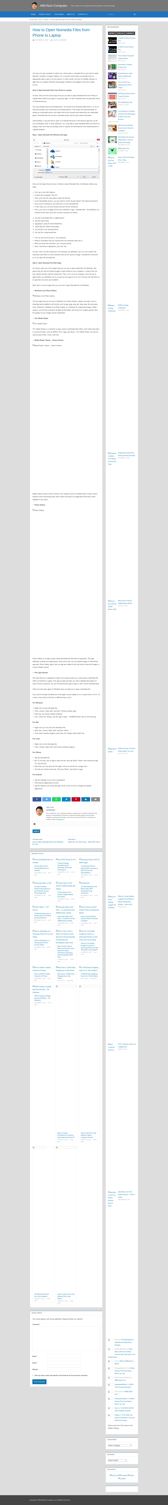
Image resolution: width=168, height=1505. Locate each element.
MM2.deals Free (123, 148)
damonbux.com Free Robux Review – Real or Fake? (126, 1194)
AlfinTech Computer (53, 5)
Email (34, 1363)
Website (35, 1369)
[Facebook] (123, 1475)
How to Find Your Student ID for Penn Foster (125, 84)
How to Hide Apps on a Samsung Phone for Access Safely (42, 943)
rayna (117, 1408)
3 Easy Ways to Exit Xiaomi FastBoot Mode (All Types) (65, 894)
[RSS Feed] (114, 1475)
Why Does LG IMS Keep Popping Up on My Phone (65, 976)
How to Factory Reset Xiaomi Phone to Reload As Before (89, 919)
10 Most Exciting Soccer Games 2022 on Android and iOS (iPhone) (42, 916)
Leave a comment (60, 40)
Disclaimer (59, 14)
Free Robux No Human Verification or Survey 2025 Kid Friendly (126, 139)
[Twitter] (131, 1475)
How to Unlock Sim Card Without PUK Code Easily (65, 1296)
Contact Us (82, 14)
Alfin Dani (70, 980)
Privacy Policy (45, 14)
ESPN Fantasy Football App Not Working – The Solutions (42, 998)
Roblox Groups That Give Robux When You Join (125, 1370)
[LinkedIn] (122, 1478)
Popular (120, 33)
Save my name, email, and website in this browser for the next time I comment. (61, 1375)
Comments (130, 33)
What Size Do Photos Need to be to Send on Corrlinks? (125, 128)
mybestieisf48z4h (121, 1384)
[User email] (34, 824)
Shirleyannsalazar (121, 1398)
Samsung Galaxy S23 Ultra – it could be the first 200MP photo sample (66, 919)
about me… (61, 819)
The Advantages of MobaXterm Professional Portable (124, 1342)
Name (34, 1356)
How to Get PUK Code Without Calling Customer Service (88, 1135)
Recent (112, 33)
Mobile (36, 831)
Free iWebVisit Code (125, 102)
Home (33, 14)
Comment (36, 1324)
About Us (70, 14)
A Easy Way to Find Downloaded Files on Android (41, 868)
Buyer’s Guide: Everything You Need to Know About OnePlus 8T (65, 1135)
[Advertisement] (66, 55)
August (117, 1415)
